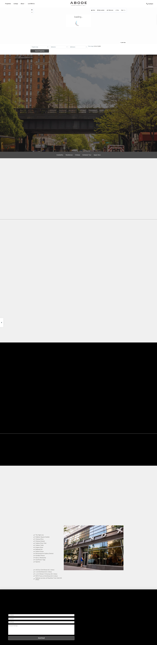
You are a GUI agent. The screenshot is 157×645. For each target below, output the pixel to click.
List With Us (31, 3)
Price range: (91, 46)
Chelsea (77, 155)
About (22, 3)
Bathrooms (72, 47)
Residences (69, 155)
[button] (66, 548)
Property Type (35, 47)
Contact (150, 4)
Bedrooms (53, 47)
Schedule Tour (86, 155)
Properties (8, 3)
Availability (60, 155)
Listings (16, 3)
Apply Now (97, 155)
